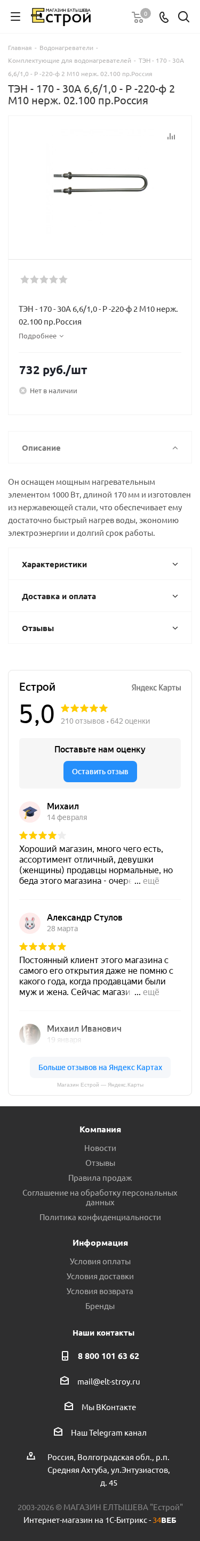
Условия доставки (100, 1276)
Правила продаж (100, 1177)
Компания (100, 1128)
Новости (100, 1147)
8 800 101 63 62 (108, 1355)
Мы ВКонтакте (109, 1407)
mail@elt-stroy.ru (108, 1381)
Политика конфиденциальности (100, 1217)
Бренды (100, 1305)
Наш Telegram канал (109, 1432)
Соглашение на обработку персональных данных (100, 1197)
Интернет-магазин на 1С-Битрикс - (100, 1519)
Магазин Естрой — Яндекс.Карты (100, 1085)
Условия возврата (100, 1291)
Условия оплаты (100, 1261)
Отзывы (100, 1162)
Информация (100, 1242)
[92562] (100, 182)
